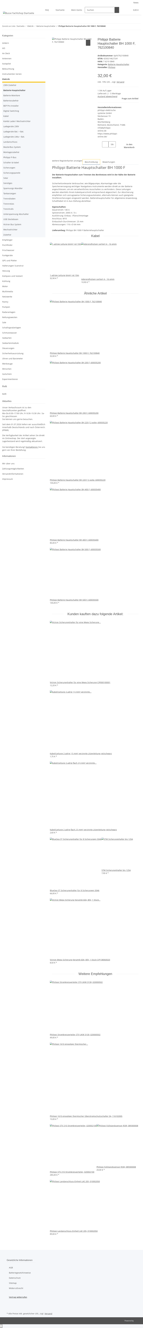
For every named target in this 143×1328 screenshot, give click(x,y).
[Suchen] (117, 10)
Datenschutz (15, 1278)
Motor (5, 286)
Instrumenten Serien (12, 74)
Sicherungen (9, 167)
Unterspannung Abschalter (16, 214)
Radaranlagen (8, 312)
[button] (123, 10)
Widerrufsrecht (16, 1288)
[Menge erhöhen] (111, 150)
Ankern (5, 43)
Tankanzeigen (9, 193)
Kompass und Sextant (12, 276)
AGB (11, 1267)
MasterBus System (12, 147)
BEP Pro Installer (11, 105)
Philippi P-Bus (9, 157)
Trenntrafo (8, 209)
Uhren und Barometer (12, 358)
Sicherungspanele (11, 172)
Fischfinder (7, 245)
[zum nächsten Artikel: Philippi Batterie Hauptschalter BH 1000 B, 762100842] (113, 27)
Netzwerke (7, 296)
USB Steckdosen (10, 219)
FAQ (47, 10)
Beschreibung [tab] (91, 162)
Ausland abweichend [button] (107, 96)
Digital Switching (11, 111)
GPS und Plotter (9, 260)
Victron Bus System (12, 224)
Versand (120, 82)
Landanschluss (10, 142)
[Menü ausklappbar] (5, 7)
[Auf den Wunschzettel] (88, 43)
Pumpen (6, 307)
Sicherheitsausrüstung (12, 353)
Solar (5, 178)
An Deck (6, 53)
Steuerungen (8, 348)
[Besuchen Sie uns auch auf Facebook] (9, 1301)
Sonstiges (7, 183)
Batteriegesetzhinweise (20, 1272)
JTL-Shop (137, 1320)
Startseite (60, 10)
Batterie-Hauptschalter (118, 64)
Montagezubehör (11, 152)
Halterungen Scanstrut (12, 265)
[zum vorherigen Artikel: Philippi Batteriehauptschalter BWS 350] (108, 27)
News (136, 2)
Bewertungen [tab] (109, 162)
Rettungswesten (9, 317)
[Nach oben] (1, 1326)
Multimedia (7, 291)
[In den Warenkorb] (54, 36)
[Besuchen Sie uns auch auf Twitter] (9, 1305)
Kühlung (6, 281)
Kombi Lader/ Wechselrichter (17, 121)
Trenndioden (9, 198)
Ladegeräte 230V (11, 126)
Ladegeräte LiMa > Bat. (14, 136)
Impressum (7, 479)
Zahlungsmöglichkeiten (13, 468)
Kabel (6, 116)
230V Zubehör (9, 85)
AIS (3, 48)
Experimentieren (10, 379)
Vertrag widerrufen (18, 1297)
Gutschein (7, 374)
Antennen (6, 58)
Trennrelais (8, 203)
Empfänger (7, 240)
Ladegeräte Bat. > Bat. (13, 131)
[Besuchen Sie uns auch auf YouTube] (9, 1308)
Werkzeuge (7, 363)
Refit (4, 394)
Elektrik (6, 79)
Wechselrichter (10, 229)
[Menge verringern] (100, 144)
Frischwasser (8, 250)
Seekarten (7, 338)
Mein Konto (76, 10)
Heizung (6, 271)
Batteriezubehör (11, 100)
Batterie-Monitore (11, 95)
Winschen (6, 369)
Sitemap (13, 1283)
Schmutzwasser (9, 332)
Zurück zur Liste (8, 26)
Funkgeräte (7, 255)
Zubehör (7, 234)
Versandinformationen (12, 474)
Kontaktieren (32, 447)
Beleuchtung (8, 68)
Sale (4, 322)
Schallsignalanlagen (11, 327)
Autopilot (6, 63)
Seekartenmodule (10, 343)
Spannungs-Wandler (13, 188)
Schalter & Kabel (11, 162)
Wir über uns (8, 463)
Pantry (5, 301)
